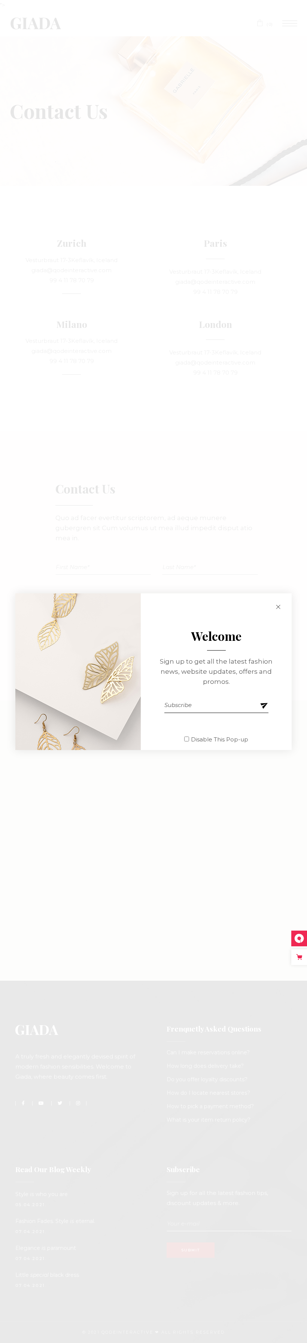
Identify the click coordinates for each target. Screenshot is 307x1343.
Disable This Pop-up (219, 739)
